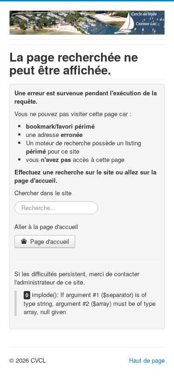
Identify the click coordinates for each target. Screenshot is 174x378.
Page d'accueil (48, 241)
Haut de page (147, 360)
